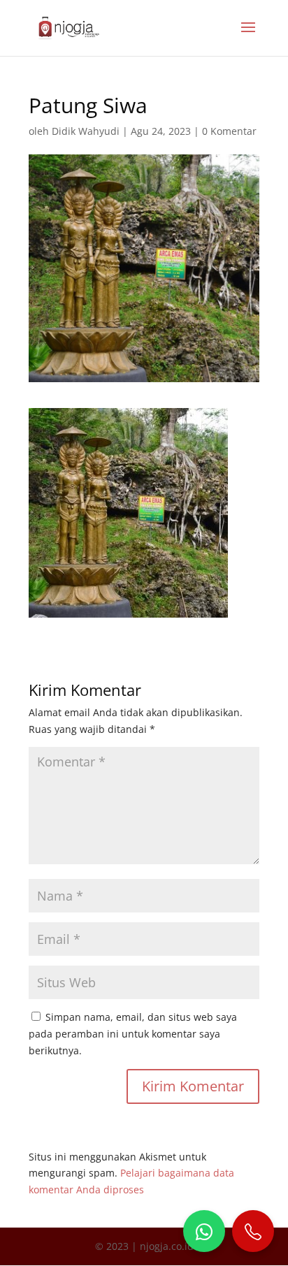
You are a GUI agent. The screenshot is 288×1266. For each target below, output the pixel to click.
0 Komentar (229, 131)
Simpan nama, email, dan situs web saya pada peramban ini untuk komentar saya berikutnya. (133, 1033)
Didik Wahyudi (86, 131)
